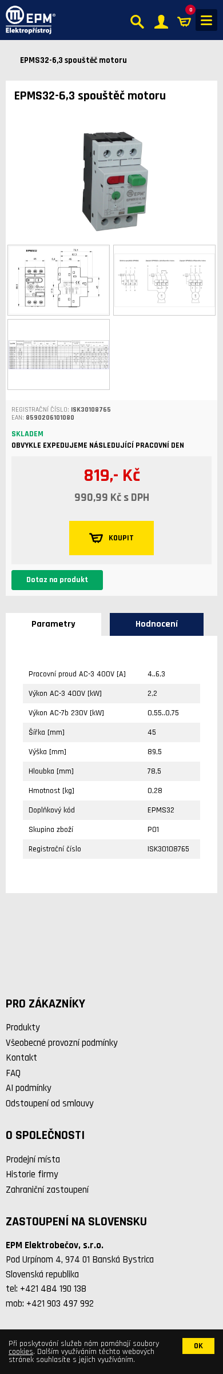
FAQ (13, 1073)
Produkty (23, 1027)
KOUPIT (121, 538)
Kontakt (21, 1058)
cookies (21, 1352)
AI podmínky (28, 1088)
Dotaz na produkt (57, 580)
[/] (27, 20)
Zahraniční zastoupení (47, 1190)
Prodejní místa (33, 1159)
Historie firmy (32, 1174)
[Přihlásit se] (161, 20)
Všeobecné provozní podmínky (62, 1043)
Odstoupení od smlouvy (50, 1103)
